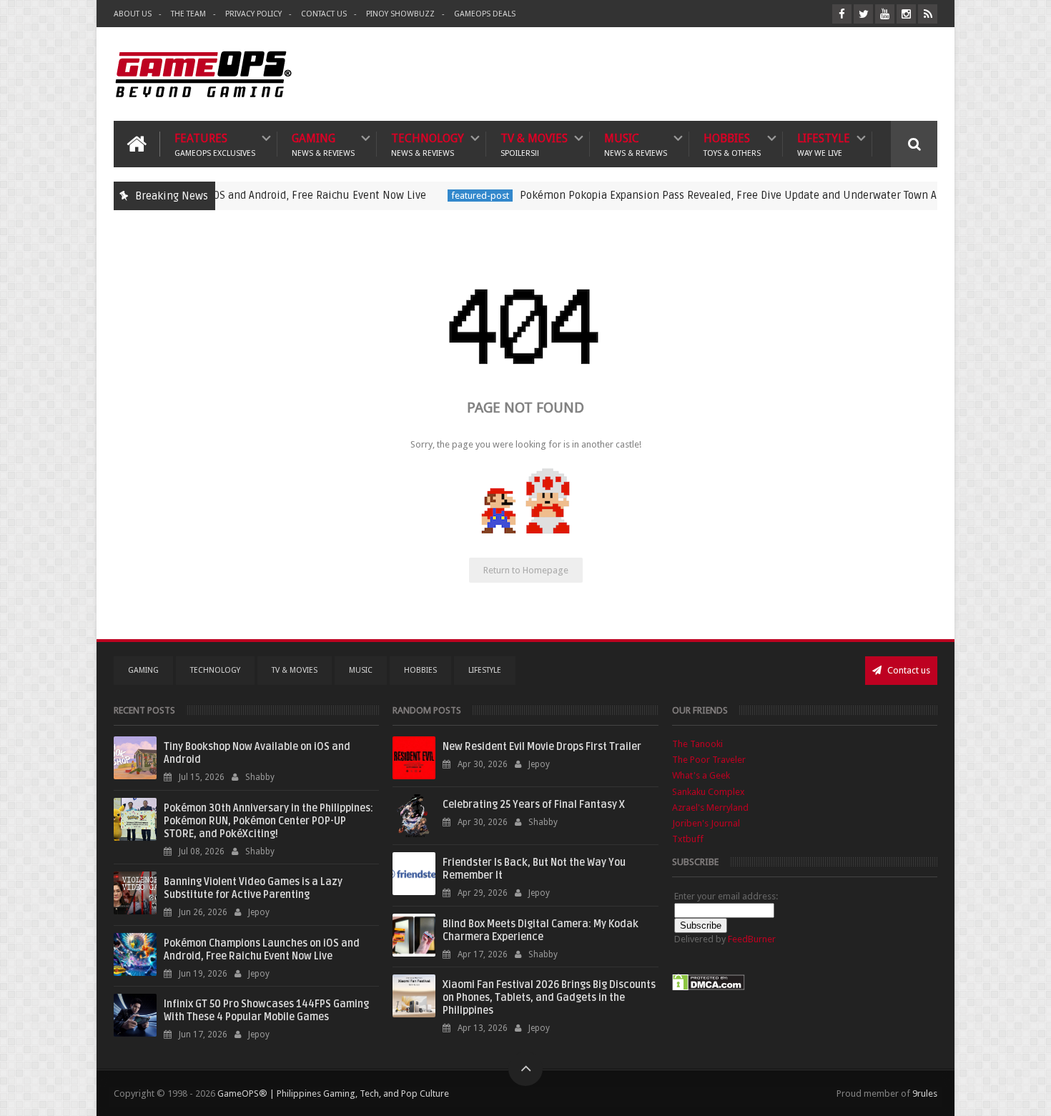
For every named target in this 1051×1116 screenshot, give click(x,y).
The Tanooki (697, 744)
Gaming (323, 144)
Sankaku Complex (708, 791)
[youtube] (884, 14)
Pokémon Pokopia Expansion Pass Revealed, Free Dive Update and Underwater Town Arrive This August (741, 195)
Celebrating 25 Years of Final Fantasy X (534, 805)
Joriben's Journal (706, 823)
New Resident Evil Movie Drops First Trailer (542, 747)
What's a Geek (701, 775)
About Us (133, 14)
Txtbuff (688, 839)
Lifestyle (823, 144)
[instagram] (906, 14)
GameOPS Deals (484, 14)
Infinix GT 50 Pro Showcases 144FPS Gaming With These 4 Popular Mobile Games (266, 1010)
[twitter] (863, 14)
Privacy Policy (253, 14)
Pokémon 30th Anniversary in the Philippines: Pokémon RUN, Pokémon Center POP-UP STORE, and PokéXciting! (268, 821)
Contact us (907, 670)
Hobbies (732, 144)
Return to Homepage (525, 570)
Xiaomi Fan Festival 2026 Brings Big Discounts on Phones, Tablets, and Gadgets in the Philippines (549, 998)
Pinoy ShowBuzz (400, 14)
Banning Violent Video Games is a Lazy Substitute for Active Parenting (253, 888)
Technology (427, 144)
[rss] (927, 14)
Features (214, 144)
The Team (188, 14)
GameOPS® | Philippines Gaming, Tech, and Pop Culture (333, 1093)
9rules (924, 1093)
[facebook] (842, 14)
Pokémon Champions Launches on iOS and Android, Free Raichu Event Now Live (262, 949)
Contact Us (324, 14)
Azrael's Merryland (710, 807)
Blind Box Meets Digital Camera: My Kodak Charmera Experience (540, 930)
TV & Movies (534, 144)
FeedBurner (752, 939)
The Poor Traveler (709, 759)
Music (635, 144)
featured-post (451, 195)
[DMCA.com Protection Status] (708, 987)
